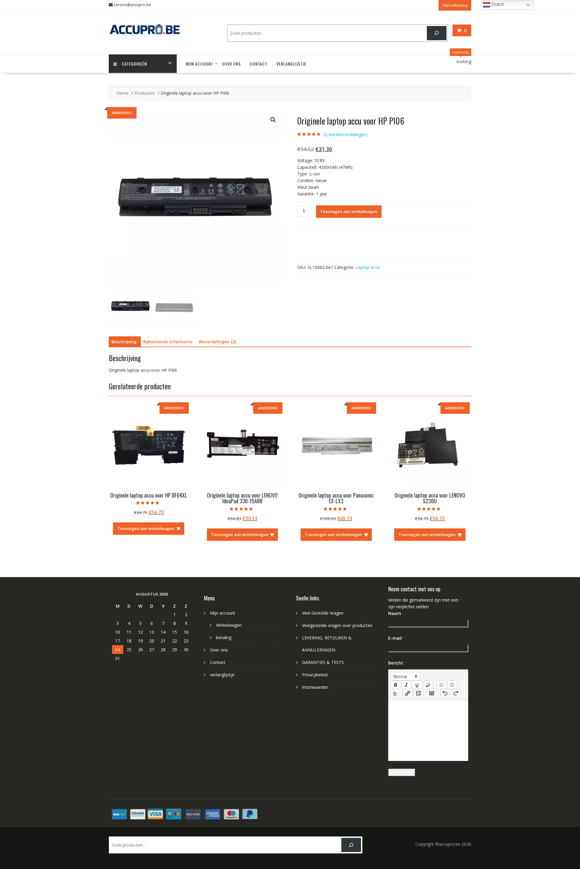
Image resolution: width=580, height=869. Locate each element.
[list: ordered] (441, 685)
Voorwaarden (315, 687)
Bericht (397, 663)
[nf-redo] (456, 693)
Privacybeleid (314, 675)
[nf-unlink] (418, 693)
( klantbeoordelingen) (346, 134)
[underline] (417, 685)
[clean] (428, 685)
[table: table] (432, 693)
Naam (394, 613)
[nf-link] (407, 693)
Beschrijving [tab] (124, 342)
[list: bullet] (452, 685)
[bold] (395, 685)
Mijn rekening (455, 5)
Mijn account (199, 63)
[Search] (436, 33)
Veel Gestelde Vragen (322, 613)
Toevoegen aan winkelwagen (348, 211)
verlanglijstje (291, 63)
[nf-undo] (445, 693)
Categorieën (134, 63)
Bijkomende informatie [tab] (167, 342)
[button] (273, 119)
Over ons (231, 63)
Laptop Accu (368, 267)
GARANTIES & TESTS (323, 662)
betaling (223, 637)
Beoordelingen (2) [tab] (217, 342)
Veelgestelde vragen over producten (337, 625)
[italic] (406, 685)
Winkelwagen (229, 625)
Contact (258, 63)
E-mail (396, 638)
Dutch (497, 4)
